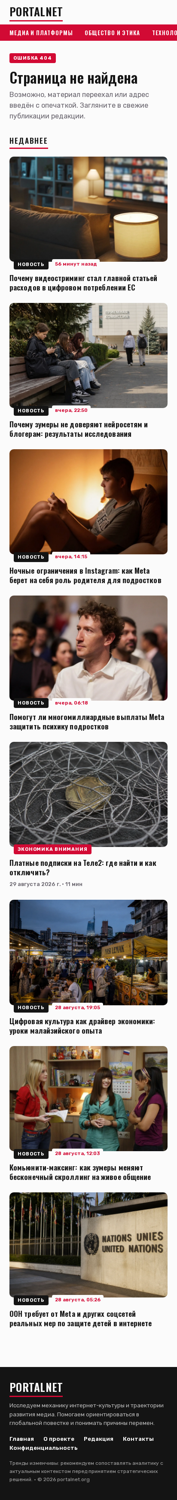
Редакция (98, 1439)
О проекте (58, 1439)
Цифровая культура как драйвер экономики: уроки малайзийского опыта (82, 1025)
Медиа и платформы (41, 32)
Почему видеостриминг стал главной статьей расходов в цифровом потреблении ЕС (83, 282)
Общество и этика (112, 32)
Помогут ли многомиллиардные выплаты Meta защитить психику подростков (87, 721)
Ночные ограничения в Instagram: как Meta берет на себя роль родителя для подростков (85, 575)
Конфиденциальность (43, 1448)
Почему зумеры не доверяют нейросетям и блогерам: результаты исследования (78, 428)
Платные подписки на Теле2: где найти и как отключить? (82, 867)
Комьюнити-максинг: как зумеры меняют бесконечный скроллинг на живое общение (80, 1171)
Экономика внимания (53, 849)
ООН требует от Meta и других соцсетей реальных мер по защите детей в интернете (80, 1318)
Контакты (138, 1439)
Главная (21, 1439)
